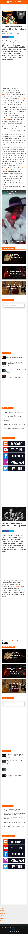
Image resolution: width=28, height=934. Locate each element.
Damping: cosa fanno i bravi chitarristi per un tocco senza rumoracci (14, 415)
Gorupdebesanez (17, 641)
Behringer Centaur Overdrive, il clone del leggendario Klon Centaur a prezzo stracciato (14, 423)
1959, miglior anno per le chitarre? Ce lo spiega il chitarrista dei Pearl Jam (2, 914)
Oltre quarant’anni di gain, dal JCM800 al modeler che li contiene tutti (14, 271)
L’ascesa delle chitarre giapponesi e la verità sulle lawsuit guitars (14, 286)
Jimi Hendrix (21, 98)
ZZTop (10, 96)
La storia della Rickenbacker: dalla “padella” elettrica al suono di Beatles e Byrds (14, 256)
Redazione (13, 33)
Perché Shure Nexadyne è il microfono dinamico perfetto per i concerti (13, 411)
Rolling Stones (14, 586)
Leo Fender (5, 119)
